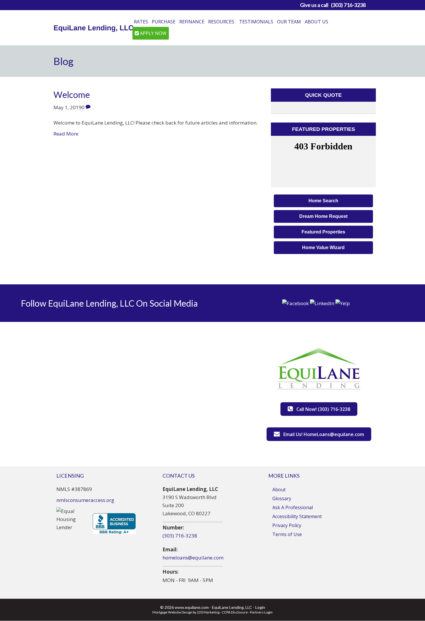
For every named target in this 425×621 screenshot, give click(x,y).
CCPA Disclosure (235, 612)
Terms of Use (287, 534)
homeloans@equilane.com (192, 557)
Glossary (281, 498)
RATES (141, 21)
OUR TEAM (289, 21)
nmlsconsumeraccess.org (85, 500)
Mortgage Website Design (172, 612)
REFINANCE (191, 21)
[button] (323, 200)
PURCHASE (163, 21)
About (279, 489)
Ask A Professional (292, 507)
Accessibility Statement (297, 516)
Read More (65, 133)
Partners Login (261, 612)
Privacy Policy (286, 525)
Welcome (71, 94)
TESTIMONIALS (256, 21)
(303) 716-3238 (179, 535)
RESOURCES (221, 21)
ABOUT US (316, 21)
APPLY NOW (153, 33)
